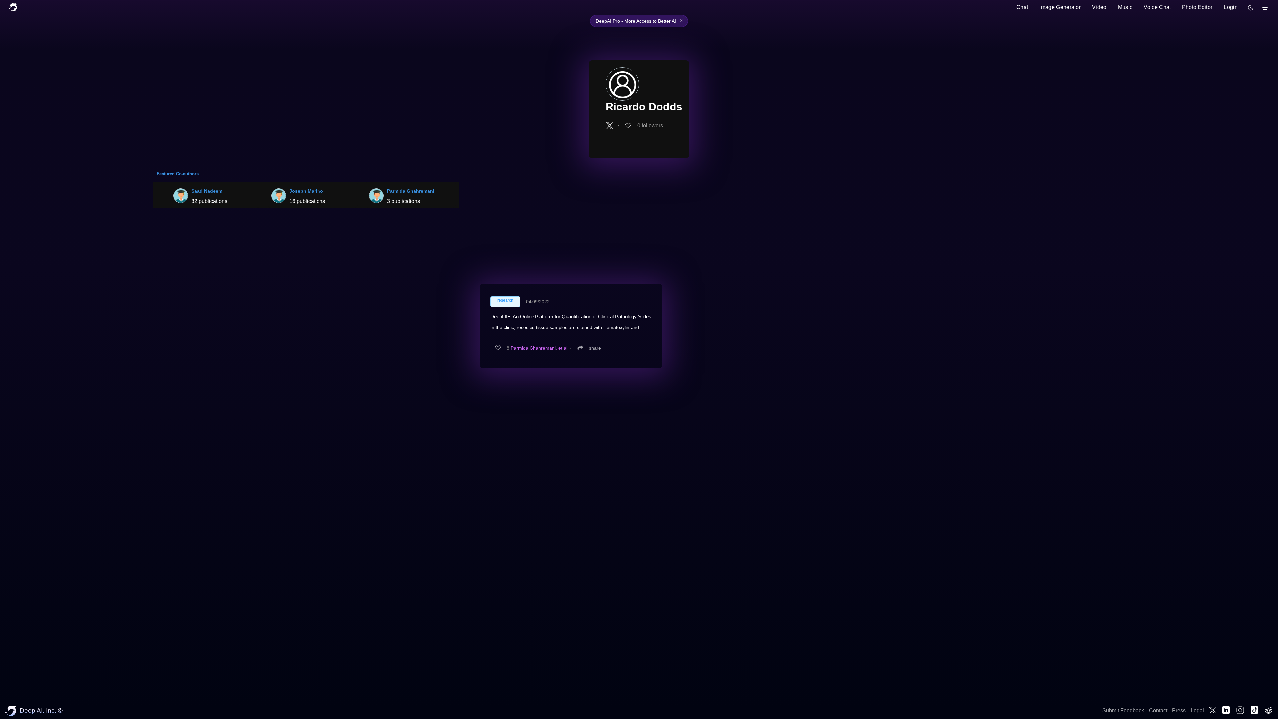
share (595, 348)
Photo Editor (1197, 7)
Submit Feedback (1123, 710)
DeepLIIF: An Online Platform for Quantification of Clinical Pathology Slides (570, 316)
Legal (1197, 710)
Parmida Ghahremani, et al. (540, 348)
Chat (1022, 7)
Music (1125, 7)
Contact (1158, 710)
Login (1231, 7)
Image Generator (1060, 7)
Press (1179, 710)
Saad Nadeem (206, 191)
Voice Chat (1157, 7)
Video (1099, 7)
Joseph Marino (306, 191)
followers (650, 125)
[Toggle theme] (1250, 7)
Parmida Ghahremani (410, 191)
